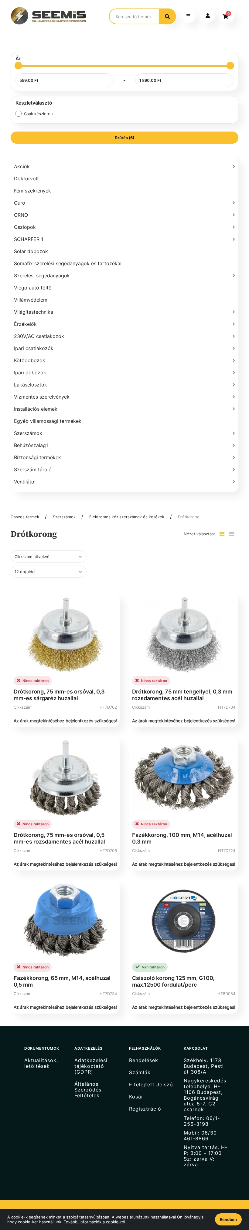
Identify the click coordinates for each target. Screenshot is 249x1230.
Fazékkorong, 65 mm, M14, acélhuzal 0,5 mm (62, 981)
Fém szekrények (32, 191)
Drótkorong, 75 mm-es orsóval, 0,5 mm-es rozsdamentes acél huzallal (59, 838)
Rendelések (143, 1060)
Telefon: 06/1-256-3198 (202, 1121)
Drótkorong (189, 516)
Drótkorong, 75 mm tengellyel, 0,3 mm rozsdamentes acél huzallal (182, 694)
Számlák (140, 1072)
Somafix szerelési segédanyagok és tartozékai (67, 263)
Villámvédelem (30, 300)
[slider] (18, 65)
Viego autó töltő (33, 288)
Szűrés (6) (124, 137)
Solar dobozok (31, 251)
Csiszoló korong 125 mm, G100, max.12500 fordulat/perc (173, 981)
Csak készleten (38, 113)
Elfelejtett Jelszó (151, 1085)
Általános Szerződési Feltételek (88, 1089)
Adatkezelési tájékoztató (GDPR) (90, 1066)
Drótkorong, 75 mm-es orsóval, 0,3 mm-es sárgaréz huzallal (59, 694)
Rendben (228, 1219)
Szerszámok (64, 516)
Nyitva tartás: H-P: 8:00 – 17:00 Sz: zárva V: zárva (205, 1156)
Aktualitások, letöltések (41, 1063)
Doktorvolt (26, 178)
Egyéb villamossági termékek (47, 421)
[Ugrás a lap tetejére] (230, 1193)
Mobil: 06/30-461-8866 (201, 1135)
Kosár (136, 1097)
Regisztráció (145, 1109)
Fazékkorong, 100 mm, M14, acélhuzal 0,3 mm (182, 838)
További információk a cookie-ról (94, 1221)
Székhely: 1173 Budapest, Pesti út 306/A (204, 1066)
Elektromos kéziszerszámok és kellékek (126, 516)
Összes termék (25, 516)
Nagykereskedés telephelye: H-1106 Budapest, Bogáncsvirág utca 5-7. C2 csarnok (205, 1095)
